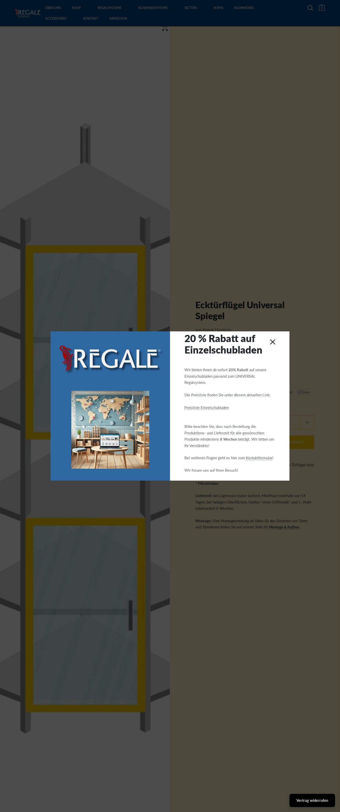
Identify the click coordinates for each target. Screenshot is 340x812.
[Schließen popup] (272, 342)
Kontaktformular (259, 458)
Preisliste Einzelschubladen (206, 407)
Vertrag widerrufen (312, 800)
